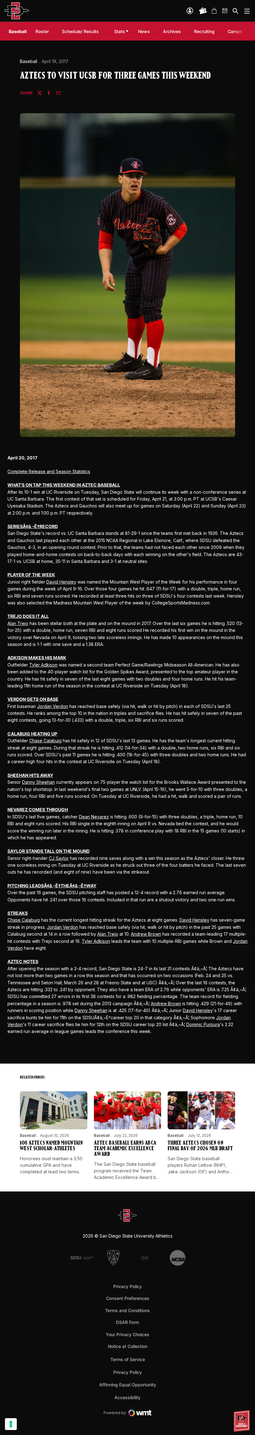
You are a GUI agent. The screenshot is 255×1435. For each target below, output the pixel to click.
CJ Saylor (59, 858)
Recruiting (206, 31)
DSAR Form (127, 1322)
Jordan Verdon (52, 706)
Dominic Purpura (203, 1024)
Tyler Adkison (43, 664)
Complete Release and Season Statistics (48, 471)
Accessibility (127, 1397)
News (144, 31)
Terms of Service (127, 1359)
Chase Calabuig (45, 740)
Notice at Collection (127, 1346)
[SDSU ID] (190, 11)
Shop (214, 11)
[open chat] (242, 1421)
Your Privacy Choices (127, 1334)
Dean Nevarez (94, 816)
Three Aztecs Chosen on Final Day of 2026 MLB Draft (200, 1146)
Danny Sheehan (38, 782)
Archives (172, 31)
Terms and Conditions (127, 1310)
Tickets (203, 11)
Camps (236, 31)
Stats (119, 31)
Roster (42, 31)
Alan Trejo (17, 623)
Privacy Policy (127, 1286)
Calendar (225, 11)
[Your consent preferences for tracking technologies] (11, 1424)
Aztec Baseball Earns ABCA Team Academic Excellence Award (125, 1149)
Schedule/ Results (80, 31)
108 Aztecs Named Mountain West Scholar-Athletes (51, 1146)
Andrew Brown (146, 934)
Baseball (28, 61)
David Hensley (61, 581)
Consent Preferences (127, 1298)
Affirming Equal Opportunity (127, 1384)
